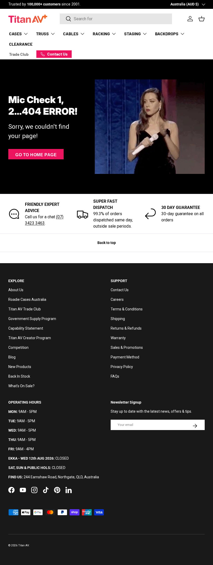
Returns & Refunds (126, 328)
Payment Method (125, 357)
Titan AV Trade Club (24, 309)
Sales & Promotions (127, 347)
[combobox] (116, 18)
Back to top (106, 243)
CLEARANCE (20, 44)
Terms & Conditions (127, 309)
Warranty (118, 338)
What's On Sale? (21, 386)
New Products (19, 367)
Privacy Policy (122, 367)
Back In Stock (19, 376)
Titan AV (23, 545)
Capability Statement (25, 328)
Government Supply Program (32, 319)
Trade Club (19, 54)
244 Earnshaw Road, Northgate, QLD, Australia (61, 477)
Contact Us (120, 290)
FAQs (115, 376)
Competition (18, 347)
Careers (117, 299)
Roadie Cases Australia (27, 299)
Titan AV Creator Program (29, 338)
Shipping (118, 319)
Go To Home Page (36, 155)
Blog (12, 357)
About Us (15, 290)
